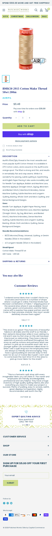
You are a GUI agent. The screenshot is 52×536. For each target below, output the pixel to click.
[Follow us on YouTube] (11, 503)
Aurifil (7, 97)
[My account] (41, 10)
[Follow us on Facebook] (4, 503)
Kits (5, 16)
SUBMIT (10, 482)
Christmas (17, 16)
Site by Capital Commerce (34, 527)
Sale (44, 16)
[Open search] (36, 10)
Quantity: (7, 117)
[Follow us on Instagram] (8, 503)
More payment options (26, 141)
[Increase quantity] (29, 117)
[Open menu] (4, 10)
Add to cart (26, 126)
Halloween (32, 16)
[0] (46, 10)
